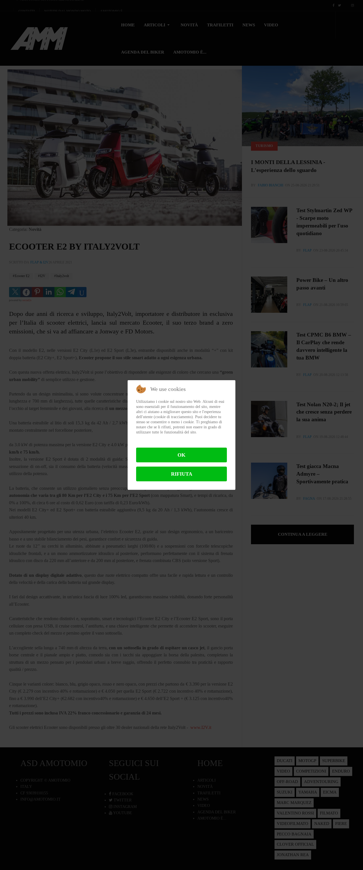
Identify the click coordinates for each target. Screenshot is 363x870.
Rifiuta (181, 474)
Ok (181, 455)
